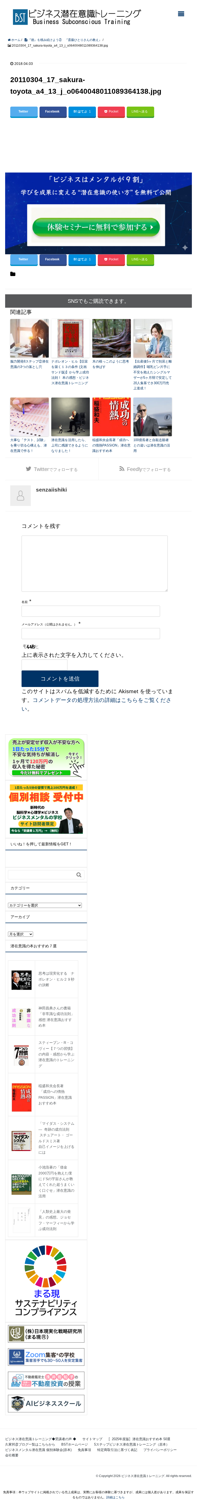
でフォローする (56, 469)
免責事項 (84, 1450)
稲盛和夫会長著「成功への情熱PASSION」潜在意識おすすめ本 (111, 445)
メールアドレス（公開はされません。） (49, 624)
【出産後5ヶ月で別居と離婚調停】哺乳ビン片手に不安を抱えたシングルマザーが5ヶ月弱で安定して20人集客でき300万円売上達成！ (152, 374)
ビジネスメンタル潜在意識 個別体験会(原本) (38, 1450)
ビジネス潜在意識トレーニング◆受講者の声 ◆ (40, 1439)
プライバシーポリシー (160, 1450)
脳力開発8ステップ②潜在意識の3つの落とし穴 (29, 364)
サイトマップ (92, 1439)
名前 (25, 602)
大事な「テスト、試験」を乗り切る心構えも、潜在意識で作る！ (28, 445)
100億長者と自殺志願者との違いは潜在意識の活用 (151, 445)
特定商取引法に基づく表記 (117, 1450)
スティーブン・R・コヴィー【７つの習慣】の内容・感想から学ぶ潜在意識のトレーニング (56, 1054)
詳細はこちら (115, 1497)
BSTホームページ (74, 1444)
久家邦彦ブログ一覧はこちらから (30, 1444)
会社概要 (11, 1455)
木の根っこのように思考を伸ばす (110, 364)
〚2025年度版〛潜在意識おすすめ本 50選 (139, 1439)
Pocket (113, 111)
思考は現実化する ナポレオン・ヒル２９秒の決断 (56, 979)
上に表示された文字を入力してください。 (74, 655)
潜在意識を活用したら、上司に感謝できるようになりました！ (69, 445)
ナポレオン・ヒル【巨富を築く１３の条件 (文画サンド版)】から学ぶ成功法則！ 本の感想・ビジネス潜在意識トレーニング (70, 372)
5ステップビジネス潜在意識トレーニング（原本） (131, 1444)
